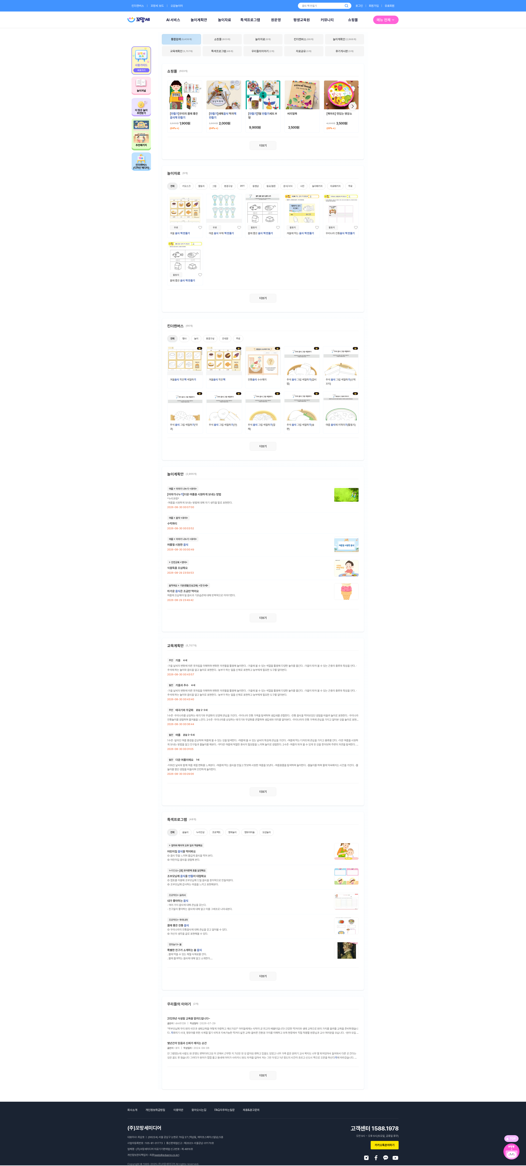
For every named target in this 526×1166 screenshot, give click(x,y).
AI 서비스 (173, 20)
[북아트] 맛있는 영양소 (339, 113)
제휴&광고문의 (251, 1110)
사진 (302, 186)
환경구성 (228, 186)
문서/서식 (287, 186)
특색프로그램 (250, 20)
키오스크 (186, 186)
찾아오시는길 (198, 1110)
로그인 (359, 5)
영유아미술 (249, 832)
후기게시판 (345, 51)
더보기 (263, 145)
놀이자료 (224, 20)
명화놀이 (232, 832)
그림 (214, 186)
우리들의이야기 (262, 51)
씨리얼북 (292, 113)
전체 (172, 186)
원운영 (276, 20)
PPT (242, 186)
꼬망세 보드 (157, 5)
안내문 (225, 338)
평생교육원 (301, 20)
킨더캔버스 (138, 5)
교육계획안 (181, 51)
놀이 (196, 338)
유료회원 (389, 5)
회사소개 (132, 1110)
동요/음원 (271, 186)
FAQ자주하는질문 (225, 1110)
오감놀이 (266, 832)
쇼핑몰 (353, 20)
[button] (352, 106)
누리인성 (200, 832)
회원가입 (374, 5)
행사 (184, 338)
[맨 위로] (511, 1138)
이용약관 (178, 1110)
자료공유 (303, 51)
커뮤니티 (327, 20)
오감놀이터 (177, 5)
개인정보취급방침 (155, 1110)
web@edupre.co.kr (167, 1155)
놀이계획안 (199, 20)
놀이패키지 (317, 186)
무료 (350, 186)
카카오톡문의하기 (384, 1145)
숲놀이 (185, 832)
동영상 (256, 186)
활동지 (201, 186)
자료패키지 (335, 186)
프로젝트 (216, 832)
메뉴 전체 (384, 20)
